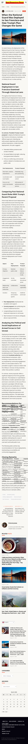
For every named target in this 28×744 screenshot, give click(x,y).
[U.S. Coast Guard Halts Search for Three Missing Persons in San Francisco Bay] (5, 663)
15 (24, 702)
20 (17, 704)
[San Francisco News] (15, 2)
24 (7, 706)
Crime (24, 11)
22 (24, 704)
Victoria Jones (9, 11)
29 (24, 706)
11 (10, 702)
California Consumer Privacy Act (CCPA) (13, 724)
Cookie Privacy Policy (8, 727)
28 (21, 706)
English (6, 622)
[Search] (26, 2)
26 (14, 706)
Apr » (6, 711)
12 (14, 702)
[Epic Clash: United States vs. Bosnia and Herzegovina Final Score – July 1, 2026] (14, 599)
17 (7, 704)
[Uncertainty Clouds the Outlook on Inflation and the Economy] (14, 575)
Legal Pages (5, 723)
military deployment (7, 497)
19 (14, 704)
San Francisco (6, 499)
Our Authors (12, 721)
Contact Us (21, 721)
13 (17, 702)
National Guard (17, 497)
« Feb (3, 711)
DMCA (3, 729)
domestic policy (11, 494)
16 (3, 704)
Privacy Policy (6, 731)
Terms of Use (5, 733)
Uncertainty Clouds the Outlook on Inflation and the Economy (12, 588)
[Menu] (2, 2)
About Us (5, 721)
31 (7, 709)
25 (10, 706)
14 (21, 702)
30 (3, 709)
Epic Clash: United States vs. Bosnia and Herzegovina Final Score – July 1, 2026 (14, 612)
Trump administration (16, 499)
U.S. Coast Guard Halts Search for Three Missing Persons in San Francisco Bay (18, 662)
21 (21, 704)
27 (17, 706)
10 (7, 702)
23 (3, 706)
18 (10, 704)
